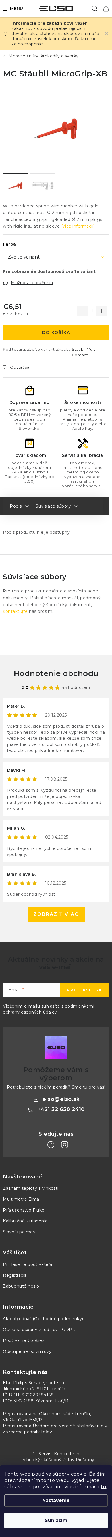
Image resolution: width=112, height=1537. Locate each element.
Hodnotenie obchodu (56, 673)
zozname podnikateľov (27, 1431)
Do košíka (56, 332)
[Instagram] (64, 1144)
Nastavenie (56, 1500)
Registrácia (15, 1275)
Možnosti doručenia (32, 282)
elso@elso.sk (61, 1099)
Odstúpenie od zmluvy (27, 1351)
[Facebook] (50, 1144)
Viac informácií (78, 226)
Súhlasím (56, 1520)
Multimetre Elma (21, 1199)
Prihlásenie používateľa (27, 1264)
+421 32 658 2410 (61, 1109)
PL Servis (41, 1453)
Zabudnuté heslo (21, 1286)
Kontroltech (67, 1453)
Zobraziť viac (56, 914)
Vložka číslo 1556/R (22, 1419)
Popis (16, 506)
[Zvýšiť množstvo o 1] (101, 311)
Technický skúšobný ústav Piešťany (56, 1459)
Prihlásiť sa (84, 990)
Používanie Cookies (23, 1340)
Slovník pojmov (19, 1231)
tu (104, 1486)
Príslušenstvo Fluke (24, 1210)
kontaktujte (15, 611)
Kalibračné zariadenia (25, 1221)
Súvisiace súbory (53, 506)
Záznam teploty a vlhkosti (31, 1188)
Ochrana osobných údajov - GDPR (39, 1329)
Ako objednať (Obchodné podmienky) (43, 1318)
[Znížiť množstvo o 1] (82, 311)
